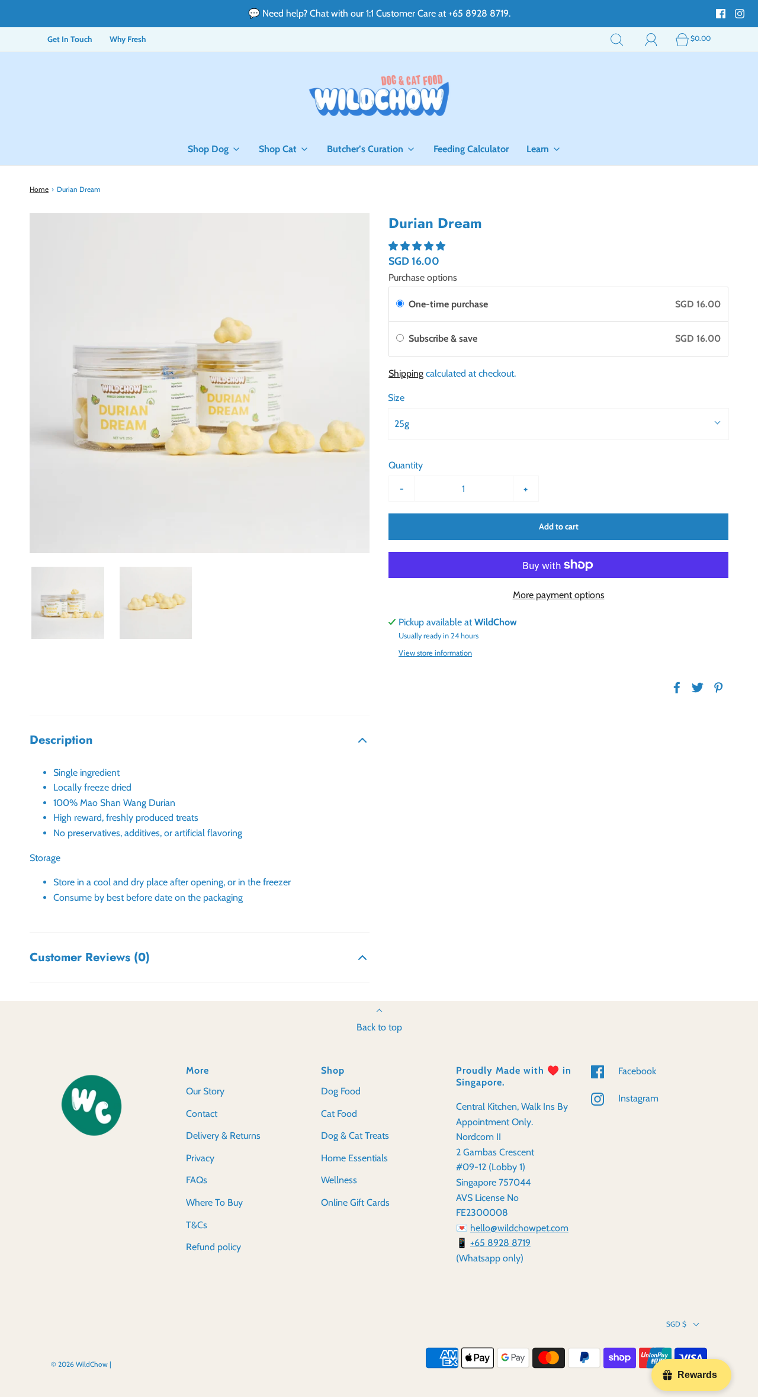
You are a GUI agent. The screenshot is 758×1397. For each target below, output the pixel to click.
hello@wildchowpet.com (519, 1228)
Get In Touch (69, 39)
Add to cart (559, 526)
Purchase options (422, 277)
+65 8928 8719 (500, 1242)
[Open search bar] (617, 39)
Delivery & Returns (223, 1135)
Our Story (205, 1091)
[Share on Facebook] (675, 687)
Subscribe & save (444, 338)
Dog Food (341, 1091)
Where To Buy (214, 1202)
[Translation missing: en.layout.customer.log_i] (651, 39)
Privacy (200, 1158)
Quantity (405, 465)
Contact (201, 1113)
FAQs (196, 1180)
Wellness (339, 1180)
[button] (68, 603)
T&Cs (196, 1225)
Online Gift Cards (355, 1202)
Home (39, 189)
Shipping (405, 373)
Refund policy (213, 1247)
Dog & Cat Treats (355, 1135)
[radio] (400, 304)
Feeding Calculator (471, 149)
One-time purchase (448, 304)
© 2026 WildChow (79, 1364)
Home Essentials (354, 1158)
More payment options (559, 594)
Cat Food (339, 1113)
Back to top (379, 1027)
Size (396, 397)
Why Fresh (128, 39)
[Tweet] (696, 687)
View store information (435, 652)
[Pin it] (716, 687)
